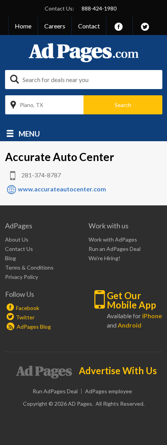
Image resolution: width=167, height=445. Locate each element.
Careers (54, 26)
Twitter (25, 317)
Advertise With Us (118, 370)
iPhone (152, 315)
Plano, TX (31, 105)
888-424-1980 (99, 8)
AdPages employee (108, 391)
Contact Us (19, 248)
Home (23, 26)
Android (129, 325)
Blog (10, 258)
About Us (16, 239)
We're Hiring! (104, 258)
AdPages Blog (33, 326)
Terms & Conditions (29, 267)
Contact (89, 26)
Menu (29, 133)
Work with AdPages (113, 239)
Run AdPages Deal (55, 391)
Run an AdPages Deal (115, 248)
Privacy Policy (21, 276)
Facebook (27, 308)
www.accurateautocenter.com (62, 189)
